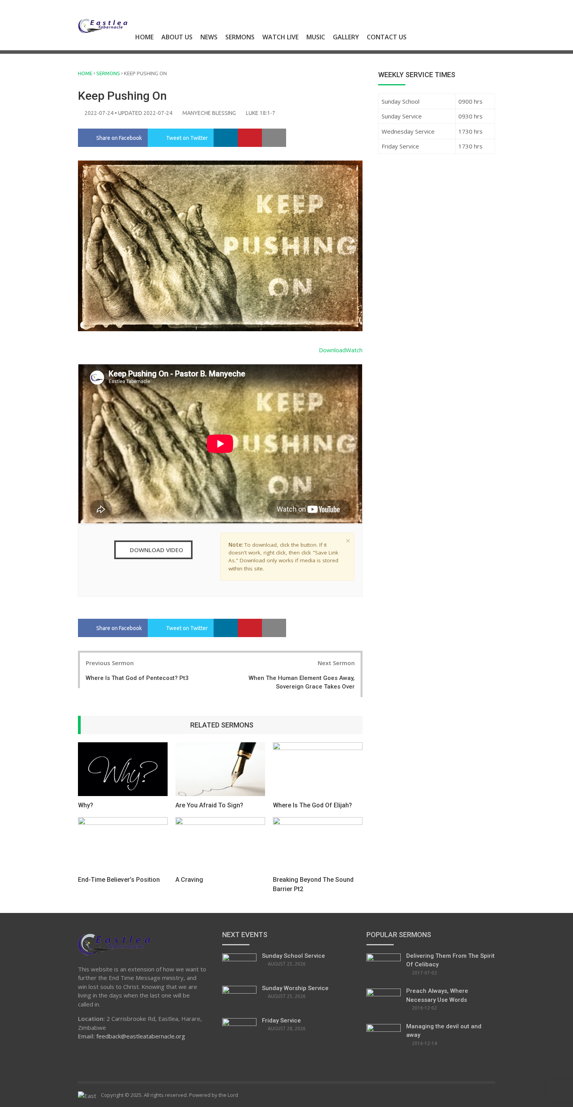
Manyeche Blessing (209, 113)
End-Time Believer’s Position (119, 879)
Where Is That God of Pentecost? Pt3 (137, 678)
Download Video (155, 550)
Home (144, 37)
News (209, 37)
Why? (85, 805)
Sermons (240, 37)
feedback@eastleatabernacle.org (140, 1036)
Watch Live (280, 37)
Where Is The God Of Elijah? (312, 805)
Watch (354, 350)
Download (332, 350)
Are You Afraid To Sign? (209, 805)
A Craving (189, 879)
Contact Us (387, 37)
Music (315, 37)
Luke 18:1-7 (260, 113)
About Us (177, 37)
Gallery (346, 37)
